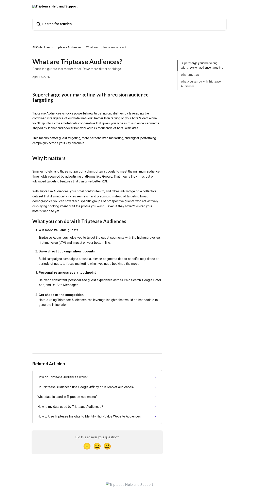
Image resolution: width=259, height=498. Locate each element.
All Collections (41, 47)
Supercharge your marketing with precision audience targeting (202, 65)
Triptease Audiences (68, 47)
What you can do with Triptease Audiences (201, 84)
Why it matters (190, 74)
